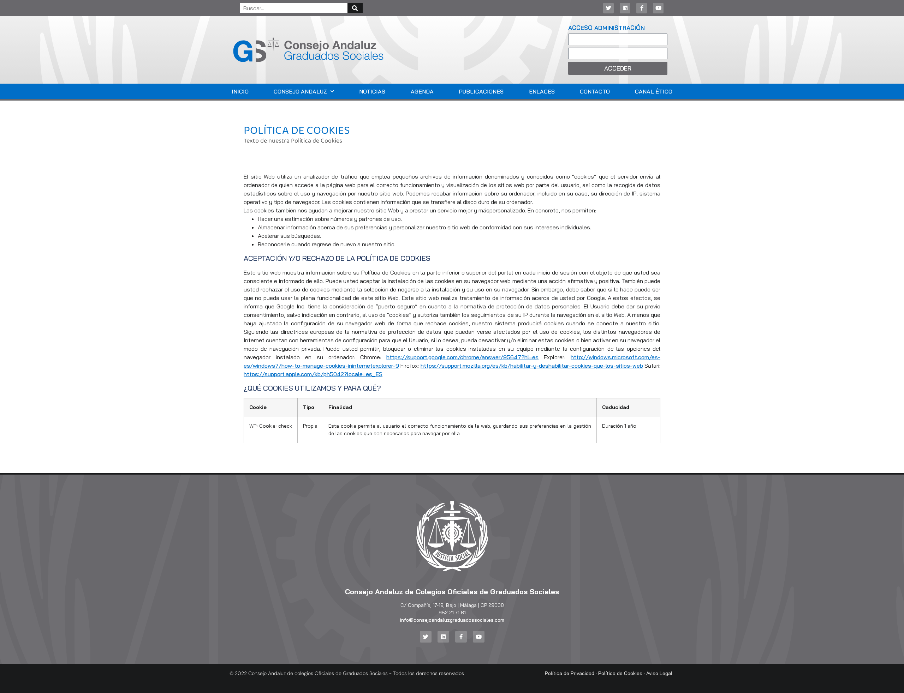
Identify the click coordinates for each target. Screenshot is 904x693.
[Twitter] (608, 8)
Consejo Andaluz (300, 91)
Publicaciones (481, 91)
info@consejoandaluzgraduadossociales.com (452, 620)
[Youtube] (658, 8)
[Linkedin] (625, 8)
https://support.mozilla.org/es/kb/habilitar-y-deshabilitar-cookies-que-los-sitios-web (532, 365)
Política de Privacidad (569, 673)
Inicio (240, 91)
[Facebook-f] (641, 8)
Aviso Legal (659, 673)
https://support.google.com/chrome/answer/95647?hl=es (462, 357)
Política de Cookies (620, 673)
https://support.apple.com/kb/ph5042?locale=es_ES (313, 374)
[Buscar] (355, 8)
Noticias (372, 91)
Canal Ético (653, 91)
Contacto (595, 91)
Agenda (422, 91)
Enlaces (542, 91)
